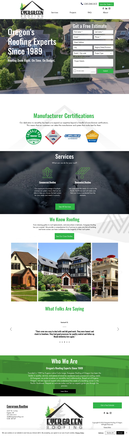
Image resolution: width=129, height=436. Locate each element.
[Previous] (11, 329)
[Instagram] (109, 8)
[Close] (126, 432)
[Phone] (82, 4)
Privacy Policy (79, 433)
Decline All (110, 433)
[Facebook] (103, 8)
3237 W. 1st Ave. (12, 411)
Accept (120, 433)
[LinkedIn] (106, 8)
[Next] (118, 329)
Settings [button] (101, 433)
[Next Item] (121, 272)
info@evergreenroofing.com (15, 417)
